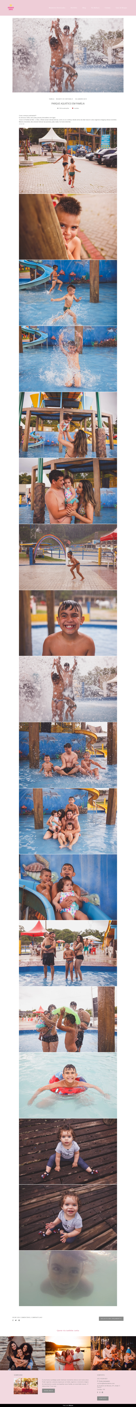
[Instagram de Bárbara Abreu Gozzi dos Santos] (99, 1392)
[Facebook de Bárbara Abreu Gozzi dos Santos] (97, 1392)
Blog (84, 8)
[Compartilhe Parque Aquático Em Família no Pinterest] (19, 1320)
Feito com (68, 1405)
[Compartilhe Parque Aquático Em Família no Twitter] (16, 1320)
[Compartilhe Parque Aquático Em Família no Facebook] (12, 1320)
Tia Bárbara (95, 8)
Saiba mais (48, 1390)
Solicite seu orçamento (111, 1318)
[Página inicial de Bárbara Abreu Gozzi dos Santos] (12, 8)
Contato (107, 8)
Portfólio (74, 8)
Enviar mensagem (104, 1381)
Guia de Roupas (121, 8)
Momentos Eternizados (57, 8)
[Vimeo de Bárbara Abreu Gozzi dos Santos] (102, 1392)
